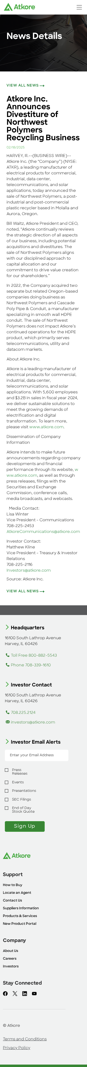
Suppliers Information (21, 908)
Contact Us (12, 901)
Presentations (24, 791)
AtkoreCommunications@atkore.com (43, 532)
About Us (10, 951)
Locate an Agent (17, 893)
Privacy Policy (16, 1048)
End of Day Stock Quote (23, 810)
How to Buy (12, 885)
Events (18, 782)
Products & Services (20, 916)
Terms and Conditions (25, 1039)
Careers (9, 959)
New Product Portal (19, 924)
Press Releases (19, 772)
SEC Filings (21, 800)
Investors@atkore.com (29, 571)
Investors (11, 966)
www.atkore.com (46, 427)
